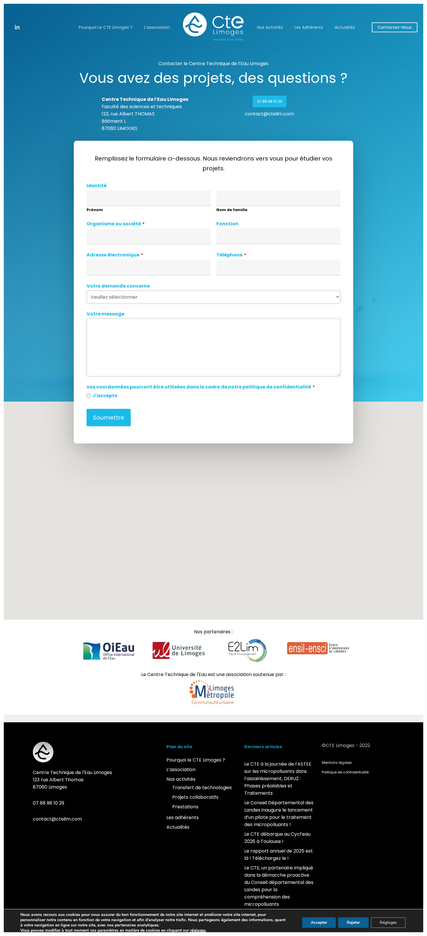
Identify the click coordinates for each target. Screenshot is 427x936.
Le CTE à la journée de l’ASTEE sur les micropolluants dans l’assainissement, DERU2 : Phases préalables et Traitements (277, 778)
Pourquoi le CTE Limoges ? (195, 760)
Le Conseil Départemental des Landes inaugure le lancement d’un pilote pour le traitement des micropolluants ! (278, 813)
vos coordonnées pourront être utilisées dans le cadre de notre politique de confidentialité (201, 387)
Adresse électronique (115, 255)
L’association (180, 769)
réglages (198, 930)
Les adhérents (182, 817)
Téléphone (231, 255)
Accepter (319, 922)
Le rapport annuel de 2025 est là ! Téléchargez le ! (278, 855)
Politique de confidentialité (345, 772)
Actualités (177, 827)
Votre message (105, 314)
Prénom (95, 209)
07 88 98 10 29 (48, 803)
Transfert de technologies (202, 787)
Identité (97, 185)
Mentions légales (337, 762)
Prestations (185, 806)
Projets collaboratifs (195, 797)
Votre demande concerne (118, 286)
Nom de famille (231, 209)
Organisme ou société (116, 223)
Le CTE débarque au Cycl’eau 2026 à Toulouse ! (277, 838)
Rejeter (353, 922)
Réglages (388, 922)
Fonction (227, 223)
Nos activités (180, 779)
